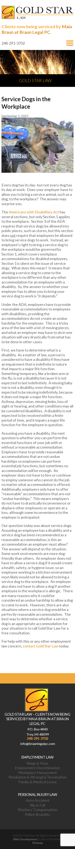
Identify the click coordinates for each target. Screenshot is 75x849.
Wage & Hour (37, 763)
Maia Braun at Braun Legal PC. (36, 29)
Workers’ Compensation (37, 809)
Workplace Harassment (37, 772)
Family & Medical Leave (37, 782)
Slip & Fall (37, 805)
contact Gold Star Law (41, 646)
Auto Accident (37, 800)
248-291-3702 (37, 738)
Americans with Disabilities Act (34, 212)
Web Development (25, 839)
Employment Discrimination (37, 767)
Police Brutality (37, 814)
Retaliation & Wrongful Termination (38, 777)
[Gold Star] (37, 18)
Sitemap (37, 842)
